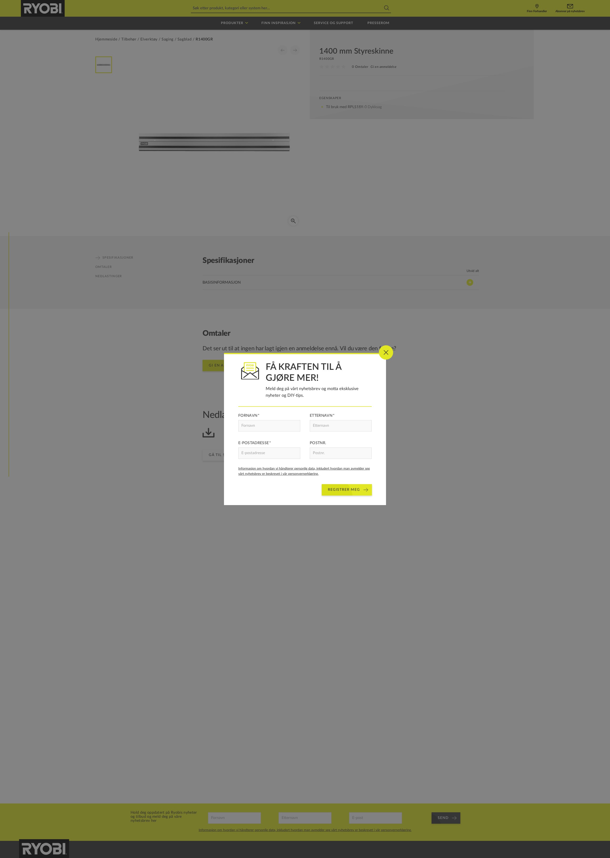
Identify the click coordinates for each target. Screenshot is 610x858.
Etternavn (321, 415)
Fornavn (247, 415)
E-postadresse (253, 443)
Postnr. (318, 443)
